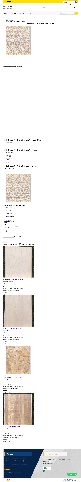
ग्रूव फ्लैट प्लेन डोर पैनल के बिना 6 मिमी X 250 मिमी (13, 279)
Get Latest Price (7, 219)
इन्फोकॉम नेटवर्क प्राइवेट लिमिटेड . (66, 480)
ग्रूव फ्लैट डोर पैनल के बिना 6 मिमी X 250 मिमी (12, 328)
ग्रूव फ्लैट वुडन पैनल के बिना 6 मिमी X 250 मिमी (13, 377)
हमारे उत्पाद (22, 13)
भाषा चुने (69, 4)
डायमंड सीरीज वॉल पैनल (10, 20)
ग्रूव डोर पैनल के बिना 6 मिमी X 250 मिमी (11, 426)
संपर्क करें (29, 13)
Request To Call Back (7, 220)
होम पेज (5, 13)
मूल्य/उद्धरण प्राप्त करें (6, 294)
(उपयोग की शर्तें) (74, 479)
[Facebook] (76, 2)
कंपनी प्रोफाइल (13, 13)
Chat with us (73, 474)
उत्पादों (7, 19)
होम (6, 18)
